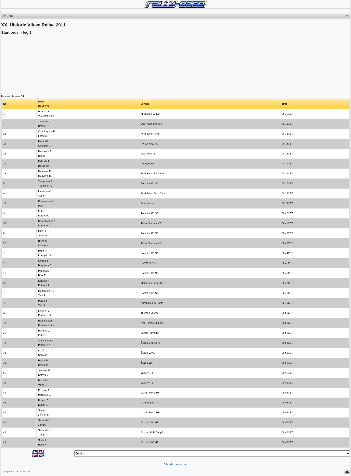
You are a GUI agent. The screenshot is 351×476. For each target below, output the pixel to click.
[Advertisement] (123, 65)
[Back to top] (347, 472)
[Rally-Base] (175, 4)
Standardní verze (175, 464)
